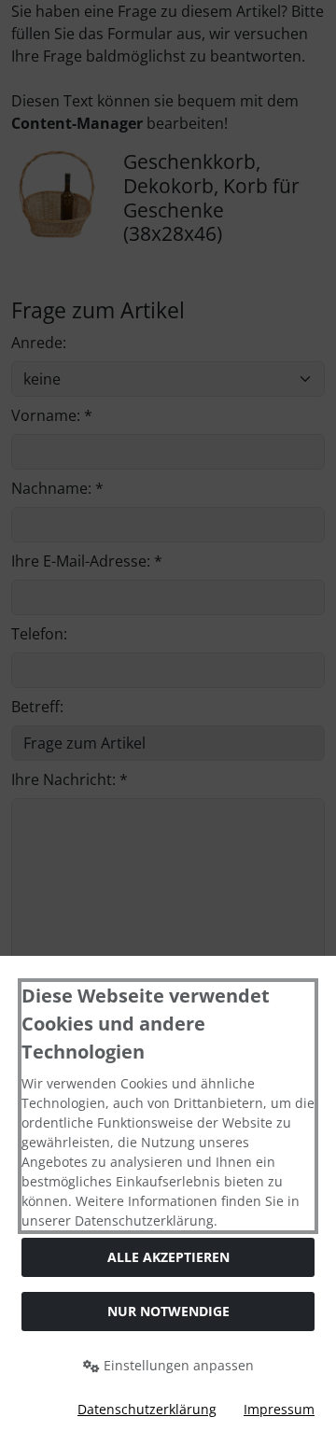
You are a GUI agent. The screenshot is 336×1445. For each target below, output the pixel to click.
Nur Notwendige (168, 1311)
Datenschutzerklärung (147, 1409)
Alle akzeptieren (168, 1257)
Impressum (279, 1409)
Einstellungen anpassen (177, 1365)
